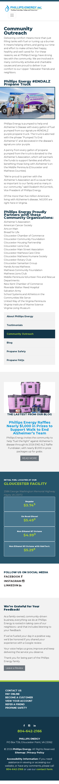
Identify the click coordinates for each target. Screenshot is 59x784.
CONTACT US (13, 690)
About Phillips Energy (20, 316)
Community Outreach (20, 334)
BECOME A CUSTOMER (19, 697)
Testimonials (15, 325)
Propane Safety (16, 351)
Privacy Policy (35, 752)
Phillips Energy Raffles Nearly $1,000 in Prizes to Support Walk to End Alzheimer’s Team (30, 427)
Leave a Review (14, 668)
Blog (9, 342)
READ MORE (29, 458)
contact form (44, 769)
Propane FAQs (15, 360)
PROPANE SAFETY (16, 707)
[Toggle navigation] (12, 15)
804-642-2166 (29, 731)
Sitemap (20, 752)
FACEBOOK (12, 576)
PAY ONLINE (12, 694)
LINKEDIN (11, 585)
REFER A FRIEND (15, 704)
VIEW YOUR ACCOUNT (19, 701)
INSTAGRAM (13, 581)
